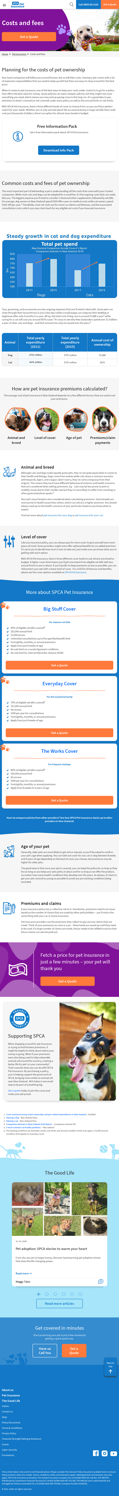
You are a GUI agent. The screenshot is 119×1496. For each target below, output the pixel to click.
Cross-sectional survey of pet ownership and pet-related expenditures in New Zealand (46, 1114)
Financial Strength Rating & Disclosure (22, 1438)
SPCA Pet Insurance (75, 572)
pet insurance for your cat (89, 515)
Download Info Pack (58, 150)
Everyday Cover (59, 683)
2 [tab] (47, 1294)
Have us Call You (45, 1350)
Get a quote (14, 1090)
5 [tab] (72, 1294)
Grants (5, 1444)
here (104, 1471)
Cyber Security (9, 1449)
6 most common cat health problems (23, 1127)
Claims (5, 1406)
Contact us (7, 1411)
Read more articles (59, 1303)
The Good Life (11, 1401)
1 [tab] (38, 1294)
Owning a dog (12, 1117)
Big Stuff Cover (59, 609)
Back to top (110, 1364)
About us (7, 1390)
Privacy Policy (9, 1433)
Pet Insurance (11, 1395)
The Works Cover (59, 751)
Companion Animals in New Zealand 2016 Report (29, 1124)
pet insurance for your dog (58, 515)
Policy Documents (11, 1422)
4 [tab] (63, 1294)
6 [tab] (80, 1294)
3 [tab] (55, 1294)
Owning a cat (12, 1121)
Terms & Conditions (12, 1427)
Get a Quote (110, 4)
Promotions (8, 1455)
